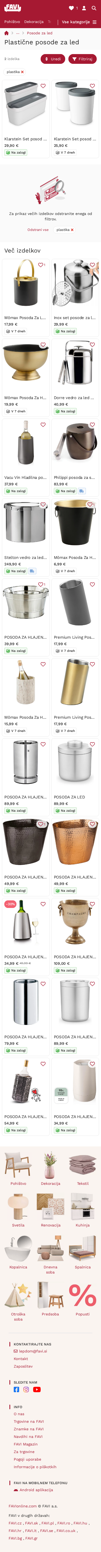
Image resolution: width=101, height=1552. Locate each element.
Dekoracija (34, 21)
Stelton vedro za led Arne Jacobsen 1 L (41, 557)
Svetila (18, 1225)
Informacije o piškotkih (35, 1467)
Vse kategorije (76, 21)
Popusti (83, 1314)
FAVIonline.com (23, 1506)
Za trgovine (24, 1452)
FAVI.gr (31, 1538)
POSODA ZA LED (69, 797)
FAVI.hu (81, 1523)
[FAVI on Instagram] (26, 1389)
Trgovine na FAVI (29, 1421)
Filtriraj (85, 59)
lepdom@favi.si (33, 1351)
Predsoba (50, 1314)
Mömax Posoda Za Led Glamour (34, 317)
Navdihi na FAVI (28, 1436)
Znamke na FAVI (29, 1429)
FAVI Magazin (26, 1444)
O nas (19, 1414)
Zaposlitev (23, 1366)
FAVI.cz (16, 1523)
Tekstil (83, 1183)
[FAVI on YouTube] (37, 1389)
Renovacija (51, 1225)
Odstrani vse (38, 230)
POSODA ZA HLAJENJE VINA (31, 797)
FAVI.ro (64, 1523)
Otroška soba (18, 1316)
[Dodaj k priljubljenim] (43, 86)
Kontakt (21, 1359)
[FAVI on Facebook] (16, 1389)
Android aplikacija (36, 1490)
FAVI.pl (48, 1523)
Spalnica (83, 1267)
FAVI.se (47, 1530)
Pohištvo (12, 21)
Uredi (56, 59)
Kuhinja (83, 1225)
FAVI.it (31, 1530)
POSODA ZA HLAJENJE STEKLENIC (37, 637)
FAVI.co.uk (67, 1530)
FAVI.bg (16, 1538)
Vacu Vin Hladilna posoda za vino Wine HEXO (46, 477)
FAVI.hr (16, 1530)
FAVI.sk (32, 1523)
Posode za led (40, 33)
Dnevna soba (50, 1269)
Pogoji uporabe (27, 1459)
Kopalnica (18, 1267)
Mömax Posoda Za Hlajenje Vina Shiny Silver (46, 717)
